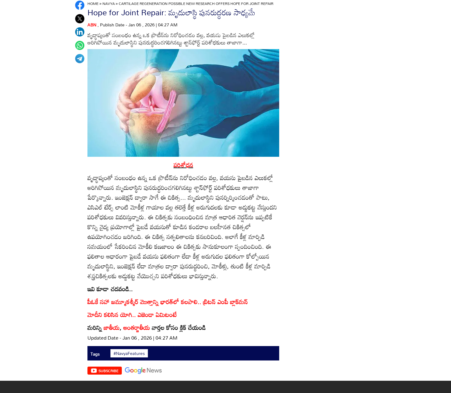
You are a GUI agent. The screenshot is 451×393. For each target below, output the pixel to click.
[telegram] (79, 58)
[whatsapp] (79, 45)
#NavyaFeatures (129, 353)
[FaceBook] (79, 5)
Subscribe (108, 370)
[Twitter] (79, 18)
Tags (95, 354)
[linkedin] (79, 32)
